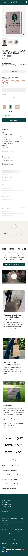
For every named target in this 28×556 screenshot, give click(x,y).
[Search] (5, 2)
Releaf (3, 47)
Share (3, 124)
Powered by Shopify (13, 543)
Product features (7, 151)
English (14, 539)
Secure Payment (8, 164)
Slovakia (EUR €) (6, 539)
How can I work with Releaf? (9, 488)
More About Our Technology (14, 264)
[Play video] (14, 276)
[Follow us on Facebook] (3, 533)
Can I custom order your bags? (10, 483)
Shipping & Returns (9, 157)
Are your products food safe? (9, 470)
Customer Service (8, 160)
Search (17, 532)
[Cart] (25, 2)
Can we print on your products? (10, 479)
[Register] (23, 524)
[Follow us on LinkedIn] (9, 533)
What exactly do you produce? (10, 474)
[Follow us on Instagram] (6, 533)
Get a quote (14, 120)
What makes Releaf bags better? (10, 465)
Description (5, 129)
